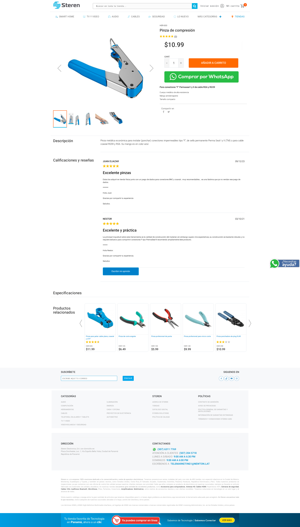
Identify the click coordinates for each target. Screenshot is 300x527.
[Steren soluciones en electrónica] (66, 5)
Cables (64, 413)
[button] (59, 68)
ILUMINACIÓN (112, 402)
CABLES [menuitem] (135, 16)
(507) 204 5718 (188, 453)
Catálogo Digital (160, 409)
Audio (63, 402)
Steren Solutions (160, 413)
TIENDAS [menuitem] (239, 16)
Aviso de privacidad (207, 405)
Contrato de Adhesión (208, 402)
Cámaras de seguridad (230, 486)
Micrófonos (92, 489)
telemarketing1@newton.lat (190, 464)
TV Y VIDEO (65, 421)
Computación (67, 405)
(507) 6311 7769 (167, 449)
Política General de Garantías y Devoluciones (213, 410)
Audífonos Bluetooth (79, 489)
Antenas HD (190, 486)
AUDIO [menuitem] (114, 16)
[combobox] (146, 6)
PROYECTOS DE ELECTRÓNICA (119, 413)
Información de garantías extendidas (215, 415)
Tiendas (155, 405)
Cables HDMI (201, 486)
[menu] (150, 16)
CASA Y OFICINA (113, 409)
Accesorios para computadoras (173, 486)
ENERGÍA (110, 405)
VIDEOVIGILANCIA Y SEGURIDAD (73, 424)
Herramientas (67, 409)
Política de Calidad (161, 417)
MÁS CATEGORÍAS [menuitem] (207, 16)
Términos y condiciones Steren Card (215, 419)
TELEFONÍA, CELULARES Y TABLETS (75, 417)
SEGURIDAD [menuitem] (158, 16)
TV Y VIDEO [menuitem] (92, 16)
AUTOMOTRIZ (112, 417)
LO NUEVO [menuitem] (182, 16)
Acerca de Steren (160, 402)
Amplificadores (127, 489)
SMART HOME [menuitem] (66, 16)
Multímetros (139, 489)
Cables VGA (65, 489)
